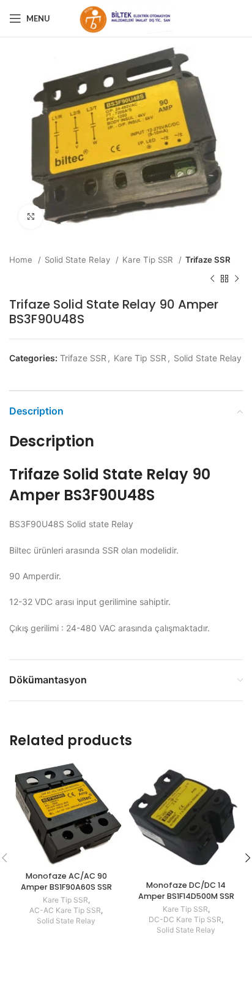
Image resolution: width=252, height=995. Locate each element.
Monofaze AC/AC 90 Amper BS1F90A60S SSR (66, 881)
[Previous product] (212, 278)
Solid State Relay (79, 260)
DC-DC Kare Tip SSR (185, 919)
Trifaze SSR (208, 260)
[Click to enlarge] (30, 217)
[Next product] (237, 278)
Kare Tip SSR (149, 260)
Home (22, 260)
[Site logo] (126, 17)
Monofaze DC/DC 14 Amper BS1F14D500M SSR (186, 890)
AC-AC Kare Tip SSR (65, 910)
